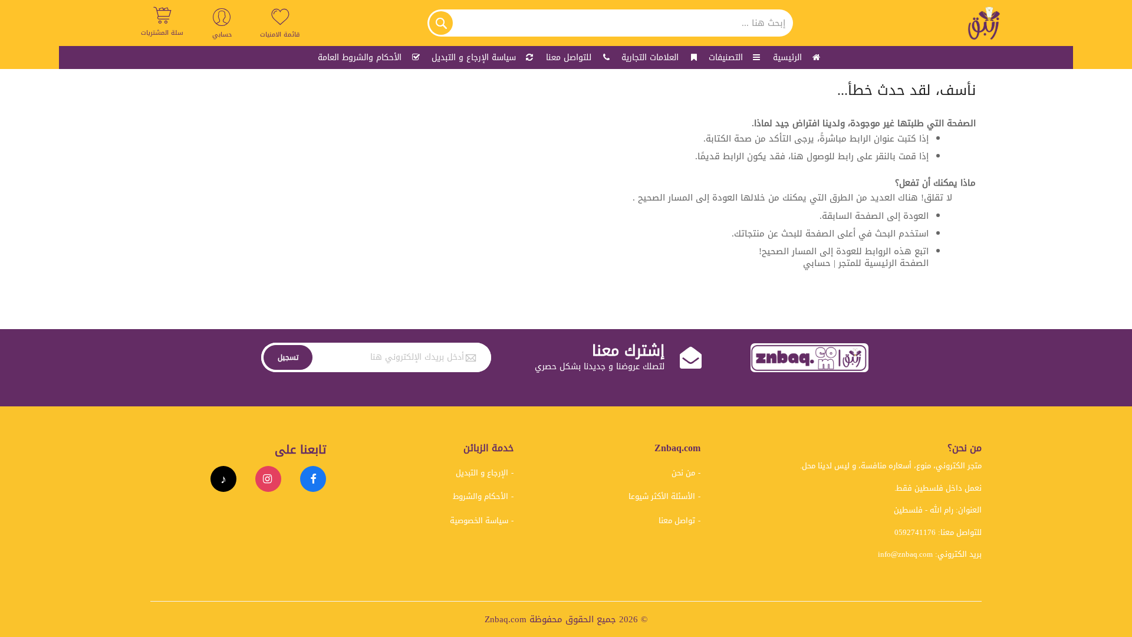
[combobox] (610, 23)
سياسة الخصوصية (479, 520)
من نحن (683, 472)
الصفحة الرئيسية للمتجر (883, 263)
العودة (916, 216)
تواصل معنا (677, 520)
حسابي (817, 263)
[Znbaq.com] (984, 23)
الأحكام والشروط (480, 496)
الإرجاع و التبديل (482, 472)
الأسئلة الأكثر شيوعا (661, 496)
